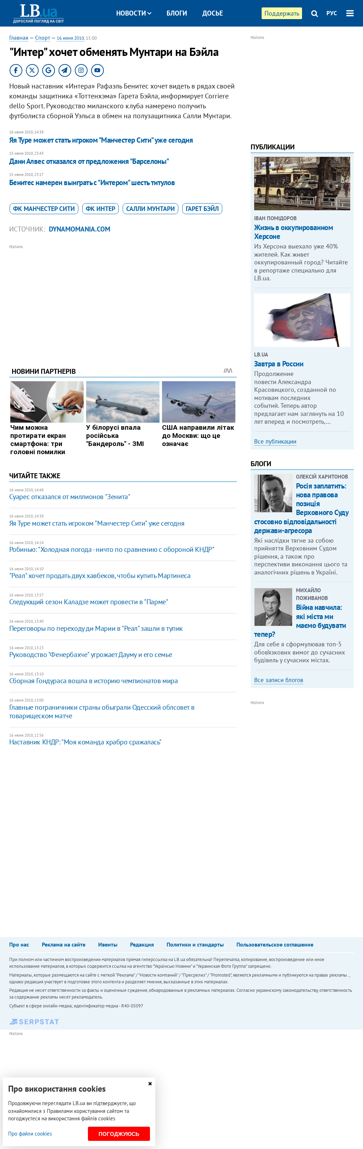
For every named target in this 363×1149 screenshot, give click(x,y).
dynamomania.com (79, 229)
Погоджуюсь (119, 1134)
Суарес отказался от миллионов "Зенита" (69, 496)
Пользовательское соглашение (274, 944)
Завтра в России (278, 363)
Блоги (177, 13)
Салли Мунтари (150, 209)
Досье (212, 13)
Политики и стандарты (195, 944)
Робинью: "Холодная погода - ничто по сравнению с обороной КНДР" (111, 549)
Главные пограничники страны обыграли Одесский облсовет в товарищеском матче (102, 711)
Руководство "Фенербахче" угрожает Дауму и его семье (90, 654)
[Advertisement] (123, 300)
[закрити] (150, 1083)
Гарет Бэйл (202, 209)
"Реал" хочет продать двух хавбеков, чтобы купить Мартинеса (100, 575)
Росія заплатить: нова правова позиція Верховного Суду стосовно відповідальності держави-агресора (301, 508)
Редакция (142, 944)
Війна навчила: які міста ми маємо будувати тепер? (300, 620)
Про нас (19, 944)
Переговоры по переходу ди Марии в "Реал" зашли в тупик (96, 628)
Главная (18, 37)
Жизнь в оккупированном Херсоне (293, 232)
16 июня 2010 (70, 38)
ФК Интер (100, 209)
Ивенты (107, 944)
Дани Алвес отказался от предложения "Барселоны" (89, 161)
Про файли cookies (30, 1133)
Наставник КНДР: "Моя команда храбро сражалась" (85, 742)
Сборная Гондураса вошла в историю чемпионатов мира (93, 680)
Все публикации (275, 441)
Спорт (42, 37)
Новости (131, 13)
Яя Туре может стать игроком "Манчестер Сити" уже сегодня (101, 140)
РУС (331, 13)
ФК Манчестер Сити (44, 209)
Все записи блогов (278, 680)
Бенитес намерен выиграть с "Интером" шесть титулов (92, 182)
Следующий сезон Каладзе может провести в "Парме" (88, 601)
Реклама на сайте (63, 944)
